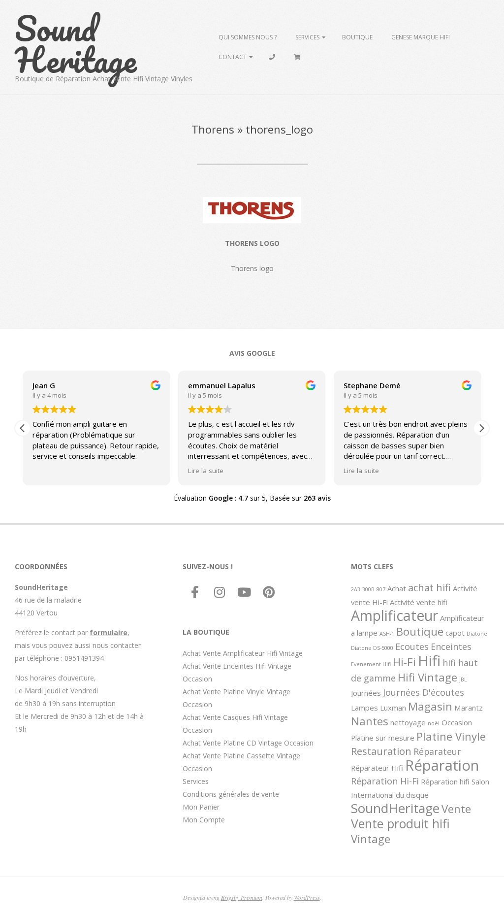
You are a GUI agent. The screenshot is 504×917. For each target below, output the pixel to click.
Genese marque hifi (420, 37)
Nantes (369, 720)
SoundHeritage (395, 808)
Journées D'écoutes (423, 692)
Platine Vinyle (451, 736)
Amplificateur (394, 615)
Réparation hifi (445, 781)
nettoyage (408, 722)
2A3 (355, 589)
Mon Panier (201, 807)
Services (307, 37)
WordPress (307, 897)
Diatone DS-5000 (372, 648)
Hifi (429, 661)
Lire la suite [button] (205, 470)
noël (434, 723)
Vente (456, 808)
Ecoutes (412, 646)
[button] (481, 428)
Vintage (370, 838)
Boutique (357, 37)
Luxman (393, 708)
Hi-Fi (404, 661)
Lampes (364, 708)
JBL (463, 679)
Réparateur (437, 751)
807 (381, 589)
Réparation (442, 765)
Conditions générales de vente (231, 794)
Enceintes (451, 646)
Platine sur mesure (382, 738)
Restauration (381, 751)
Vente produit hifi (400, 823)
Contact (233, 57)
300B (368, 589)
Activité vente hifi (418, 602)
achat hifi (429, 587)
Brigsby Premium (241, 897)
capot (455, 633)
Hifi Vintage (427, 677)
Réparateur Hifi (377, 768)
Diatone (477, 633)
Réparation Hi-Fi (385, 781)
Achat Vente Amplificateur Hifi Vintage (243, 653)
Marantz (468, 708)
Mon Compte (204, 819)
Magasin (430, 706)
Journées (366, 693)
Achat (396, 588)
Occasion (456, 722)
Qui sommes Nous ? (248, 37)
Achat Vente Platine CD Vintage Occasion (248, 742)
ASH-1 (386, 633)
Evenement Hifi (371, 664)
